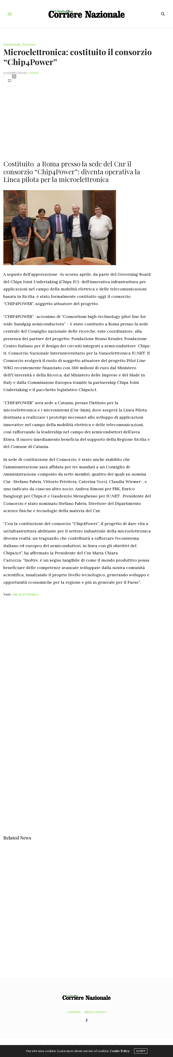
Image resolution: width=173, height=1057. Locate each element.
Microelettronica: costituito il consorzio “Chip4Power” (77, 56)
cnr (14, 594)
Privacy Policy (95, 1012)
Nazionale (12, 44)
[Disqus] (86, 659)
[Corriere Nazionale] (86, 14)
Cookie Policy (120, 1051)
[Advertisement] (77, 122)
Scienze (29, 44)
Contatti (73, 1012)
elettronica (28, 594)
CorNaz (33, 73)
